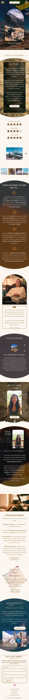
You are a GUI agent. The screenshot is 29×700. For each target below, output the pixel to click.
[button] (21, 39)
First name (6, 667)
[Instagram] (14, 685)
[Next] (25, 351)
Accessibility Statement (14, 695)
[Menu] (26, 2)
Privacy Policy (14, 691)
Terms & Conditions (14, 689)
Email (4, 673)
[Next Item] (25, 153)
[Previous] (25, 345)
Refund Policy (14, 693)
